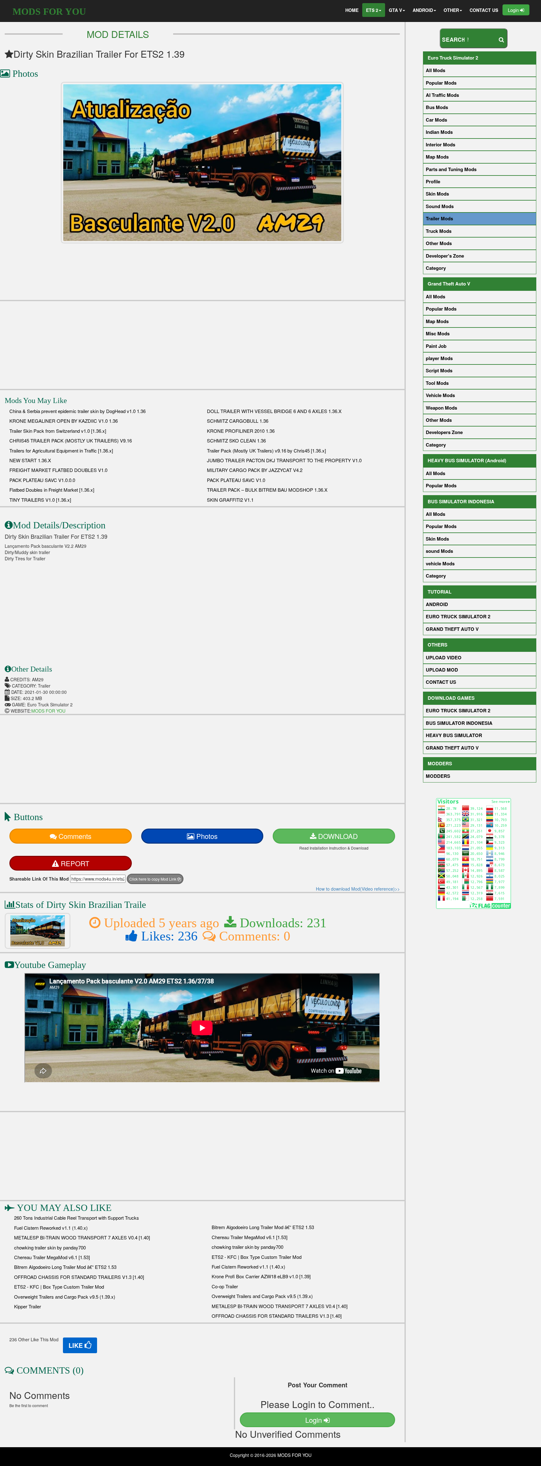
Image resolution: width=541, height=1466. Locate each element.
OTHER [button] (451, 10)
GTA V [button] (395, 10)
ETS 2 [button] (372, 10)
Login (514, 10)
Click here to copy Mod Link (153, 879)
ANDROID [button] (423, 10)
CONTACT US (484, 10)
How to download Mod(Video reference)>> (358, 889)
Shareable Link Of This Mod (39, 879)
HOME (351, 10)
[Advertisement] (202, 345)
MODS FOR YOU (49, 11)
